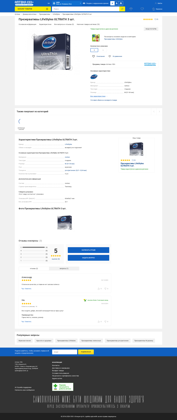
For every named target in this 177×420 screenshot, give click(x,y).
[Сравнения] (131, 8)
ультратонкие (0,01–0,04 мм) (76, 170)
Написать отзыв (88, 250)
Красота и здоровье (43, 341)
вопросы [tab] (63, 268)
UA (49, 3)
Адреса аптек (57, 378)
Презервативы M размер (143, 341)
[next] (159, 111)
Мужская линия (25, 341)
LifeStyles (68, 144)
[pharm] (69, 387)
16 (103, 50)
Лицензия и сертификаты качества (65, 376)
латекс (67, 157)
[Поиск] (122, 9)
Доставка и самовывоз (61, 368)
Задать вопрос (88, 258)
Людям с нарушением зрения (97, 3)
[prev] (154, 111)
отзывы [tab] (33, 268)
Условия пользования (60, 373)
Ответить (28, 289)
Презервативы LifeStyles (113, 39)
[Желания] (142, 8)
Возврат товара (58, 370)
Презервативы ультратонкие (118, 341)
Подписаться (86, 352)
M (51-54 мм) (70, 164)
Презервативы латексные (91, 341)
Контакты (55, 365)
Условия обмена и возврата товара (103, 100)
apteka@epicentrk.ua (21, 370)
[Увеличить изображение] (83, 30)
